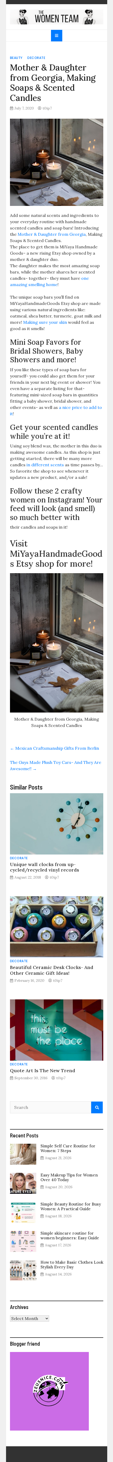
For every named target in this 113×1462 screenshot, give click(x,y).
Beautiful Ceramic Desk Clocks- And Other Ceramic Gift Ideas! (51, 970)
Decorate (36, 58)
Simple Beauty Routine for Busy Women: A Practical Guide (70, 1206)
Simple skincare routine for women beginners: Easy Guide (69, 1235)
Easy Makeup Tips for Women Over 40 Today (69, 1177)
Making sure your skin (45, 322)
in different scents (44, 464)
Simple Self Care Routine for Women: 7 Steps (67, 1148)
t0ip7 (47, 108)
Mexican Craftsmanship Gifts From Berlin (54, 748)
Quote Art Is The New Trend (42, 1070)
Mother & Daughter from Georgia (52, 234)
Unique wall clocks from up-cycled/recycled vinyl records (44, 867)
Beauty (16, 58)
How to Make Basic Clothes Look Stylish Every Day (71, 1264)
